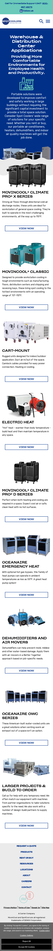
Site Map (45, 907)
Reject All (26, 941)
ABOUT (26, 875)
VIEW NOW (26, 228)
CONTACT (26, 887)
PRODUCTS (26, 852)
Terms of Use (24, 907)
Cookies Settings (26, 935)
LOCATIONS (26, 869)
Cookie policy (44, 931)
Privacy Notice (10, 907)
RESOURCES (26, 863)
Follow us (28, 10)
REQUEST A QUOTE (26, 846)
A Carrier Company (26, 913)
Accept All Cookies (26, 947)
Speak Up (36, 907)
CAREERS (26, 881)
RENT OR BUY (26, 858)
